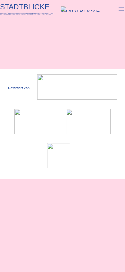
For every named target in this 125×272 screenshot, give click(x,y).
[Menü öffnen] (121, 9)
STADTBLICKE (24, 7)
